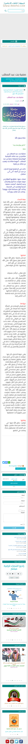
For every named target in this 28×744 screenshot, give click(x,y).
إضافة (13, 528)
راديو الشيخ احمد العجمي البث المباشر (14, 703)
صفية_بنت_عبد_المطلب (20, 468)
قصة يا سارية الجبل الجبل (19, 537)
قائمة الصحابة (22, 554)
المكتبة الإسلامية (18, 79)
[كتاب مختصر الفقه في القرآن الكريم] (14, 720)
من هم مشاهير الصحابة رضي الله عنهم (16, 550)
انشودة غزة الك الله (14, 628)
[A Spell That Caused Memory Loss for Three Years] (14, 593)
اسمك (23, 495)
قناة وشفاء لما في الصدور (17, 46)
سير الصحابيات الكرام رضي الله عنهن (17, 81)
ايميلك (23, 500)
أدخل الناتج (22, 506)
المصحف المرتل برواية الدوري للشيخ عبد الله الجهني (14, 663)
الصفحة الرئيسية (18, 90)
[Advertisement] (14, 27)
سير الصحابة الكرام (9, 79)
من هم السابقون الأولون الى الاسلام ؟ (16, 545)
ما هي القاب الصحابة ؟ (20, 541)
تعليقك (23, 512)
